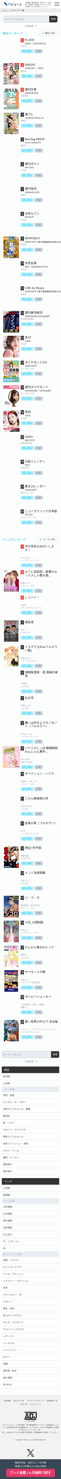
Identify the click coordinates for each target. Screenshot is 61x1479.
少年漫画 (7, 1207)
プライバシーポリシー (35, 1401)
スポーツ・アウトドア (14, 1130)
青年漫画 (7, 1220)
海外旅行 (7, 1171)
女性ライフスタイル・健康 (16, 1109)
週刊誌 (6, 1116)
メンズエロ (8, 1343)
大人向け (7, 1234)
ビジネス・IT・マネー (14, 1102)
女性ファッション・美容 (15, 1143)
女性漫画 (7, 1227)
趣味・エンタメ (11, 1157)
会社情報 (7, 1401)
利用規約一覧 (52, 1401)
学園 (5, 1364)
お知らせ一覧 (18, 1401)
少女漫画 (7, 1214)
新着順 (6, 1195)
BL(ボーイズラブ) (12, 1315)
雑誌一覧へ (50, 33)
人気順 (6, 1083)
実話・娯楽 (8, 1095)
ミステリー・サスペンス (15, 1281)
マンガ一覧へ (49, 539)
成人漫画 (7, 1377)
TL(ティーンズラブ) (13, 1329)
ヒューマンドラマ (12, 1267)
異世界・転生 (10, 1371)
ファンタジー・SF (12, 1294)
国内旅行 (7, 1164)
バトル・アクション (13, 1274)
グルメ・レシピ (11, 1150)
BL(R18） (8, 1384)
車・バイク (8, 1123)
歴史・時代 (8, 1308)
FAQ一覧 (23, 1404)
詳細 (38, 51)
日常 (5, 1288)
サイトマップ (35, 1404)
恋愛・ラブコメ (11, 1260)
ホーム (5, 10)
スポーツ (7, 1301)
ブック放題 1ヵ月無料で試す (30, 1472)
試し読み (27, 51)
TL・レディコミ (11, 1241)
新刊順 (6, 1076)
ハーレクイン (10, 1350)
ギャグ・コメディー (13, 1322)
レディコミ (8, 1336)
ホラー (6, 1357)
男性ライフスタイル (13, 1136)
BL (4, 1248)
